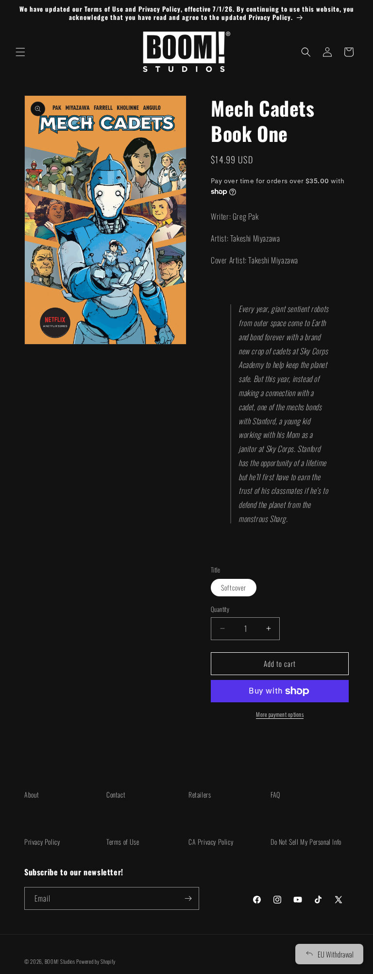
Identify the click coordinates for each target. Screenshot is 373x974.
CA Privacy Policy (210, 841)
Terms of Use (122, 841)
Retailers (199, 794)
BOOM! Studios (60, 961)
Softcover (233, 587)
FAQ (275, 794)
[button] (20, 52)
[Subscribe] (188, 898)
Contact (115, 794)
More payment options (280, 714)
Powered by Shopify (96, 961)
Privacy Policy (42, 841)
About (31, 794)
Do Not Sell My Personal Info (306, 841)
